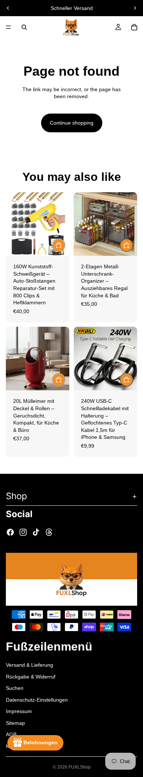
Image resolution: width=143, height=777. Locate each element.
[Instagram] (23, 532)
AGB (11, 734)
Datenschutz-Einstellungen (37, 699)
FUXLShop (80, 767)
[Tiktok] (36, 532)
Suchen (14, 688)
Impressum (19, 711)
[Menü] (8, 27)
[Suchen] (24, 27)
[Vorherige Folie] (8, 8)
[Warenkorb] (134, 27)
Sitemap (15, 723)
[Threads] (49, 532)
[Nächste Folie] (135, 8)
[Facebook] (10, 532)
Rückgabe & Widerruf (30, 676)
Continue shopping (72, 123)
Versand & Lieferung (29, 664)
